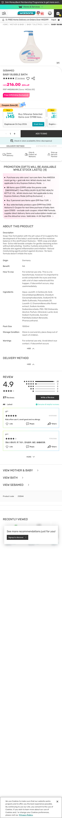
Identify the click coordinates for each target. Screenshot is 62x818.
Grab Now (38, 124)
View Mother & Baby (18, 470)
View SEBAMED (13, 484)
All (4, 404)
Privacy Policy (26, 815)
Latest (9, 404)
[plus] (14, 133)
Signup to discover (16, 537)
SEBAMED (8, 70)
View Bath (10, 477)
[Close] (57, 801)
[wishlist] (28, 78)
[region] (31, 807)
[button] (58, 13)
